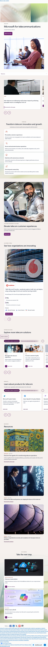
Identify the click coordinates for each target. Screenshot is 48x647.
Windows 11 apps (19, 629)
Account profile (27, 629)
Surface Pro (2, 628)
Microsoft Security (8, 635)
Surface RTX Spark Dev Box (25, 628)
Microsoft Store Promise (23, 631)
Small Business (6, 637)
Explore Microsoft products (10, 629)
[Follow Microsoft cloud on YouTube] (19, 626)
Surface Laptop (8, 628)
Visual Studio (25, 638)
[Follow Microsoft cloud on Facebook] (11, 626)
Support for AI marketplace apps (33, 637)
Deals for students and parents (13, 634)
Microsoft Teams (38, 635)
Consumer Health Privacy (5, 644)
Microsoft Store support (42, 629)
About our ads (7, 646)
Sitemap (12, 644)
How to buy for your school (33, 632)
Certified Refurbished (14, 631)
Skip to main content (4, 0)
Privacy (23, 644)
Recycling (2, 646)
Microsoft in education (40, 631)
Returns (1, 631)
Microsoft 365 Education (23, 632)
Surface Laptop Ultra (15, 628)
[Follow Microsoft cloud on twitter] (17, 626)
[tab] (12, 341)
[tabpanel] (24, 359)
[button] (8, 33)
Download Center (33, 629)
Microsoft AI (2, 635)
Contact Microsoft (17, 644)
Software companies (18, 638)
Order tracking (6, 631)
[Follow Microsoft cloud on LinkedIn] (14, 626)
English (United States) (4, 641)
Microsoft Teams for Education (12, 632)
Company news (41, 638)
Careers (29, 638)
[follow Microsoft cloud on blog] (22, 626)
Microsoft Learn (23, 637)
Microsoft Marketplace (9, 638)
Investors (7, 640)
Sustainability (26, 640)
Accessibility (20, 640)
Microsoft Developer (16, 637)
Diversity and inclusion (13, 640)
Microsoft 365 (21, 635)
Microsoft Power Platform (30, 635)
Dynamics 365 (15, 635)
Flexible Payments (31, 631)
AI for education (23, 634)
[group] (24, 282)
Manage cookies (28, 644)
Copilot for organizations (36, 628)
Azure (10, 637)
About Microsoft (35, 638)
